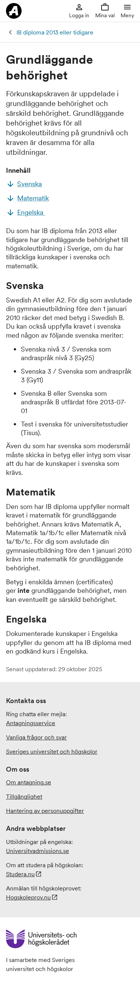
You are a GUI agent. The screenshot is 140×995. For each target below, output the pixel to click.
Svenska (29, 184)
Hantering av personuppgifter (45, 810)
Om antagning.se (28, 782)
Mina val (105, 15)
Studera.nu (20, 874)
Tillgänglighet (24, 796)
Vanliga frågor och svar (36, 737)
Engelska (31, 212)
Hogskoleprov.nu (28, 897)
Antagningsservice (30, 723)
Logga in (79, 15)
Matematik (33, 198)
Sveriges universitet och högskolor (51, 751)
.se (37, 850)
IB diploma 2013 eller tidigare (54, 32)
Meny (127, 15)
